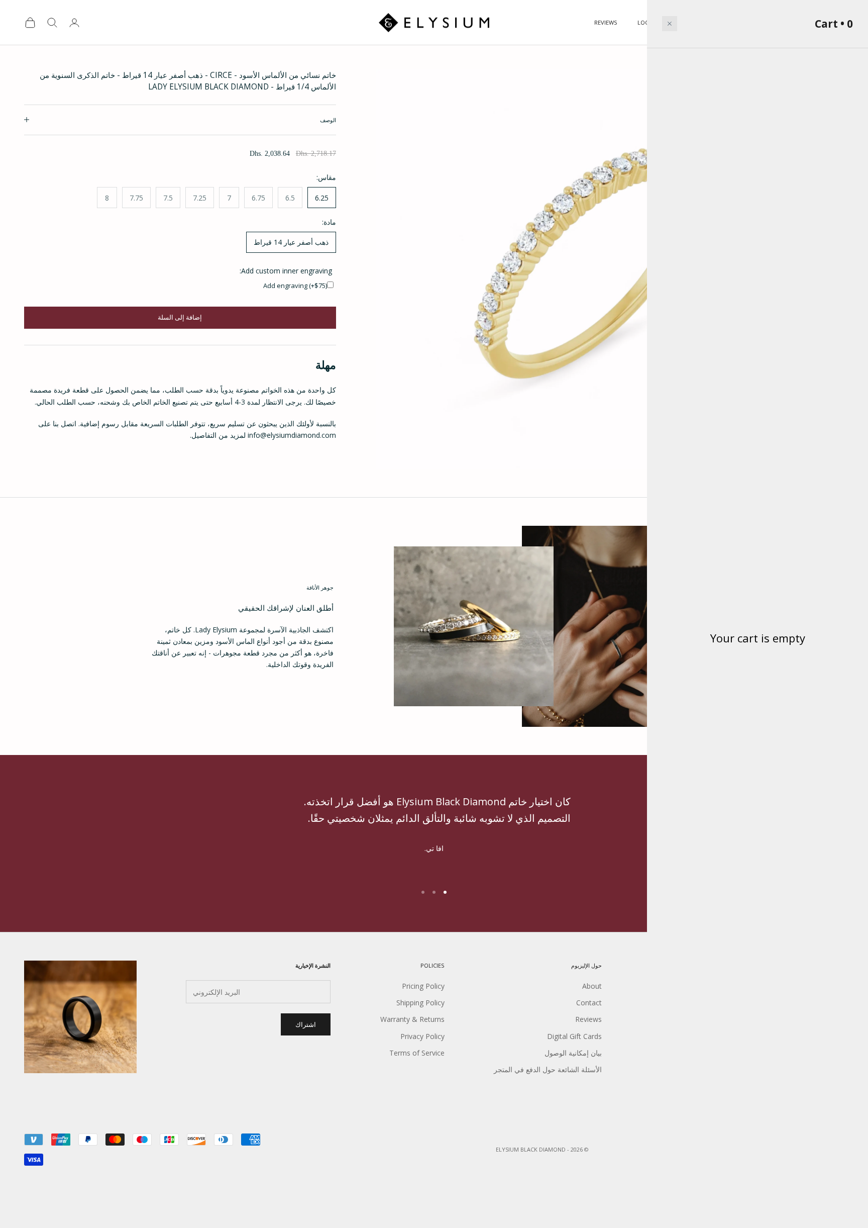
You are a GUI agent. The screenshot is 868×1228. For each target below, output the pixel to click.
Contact (589, 1002)
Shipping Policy (420, 1002)
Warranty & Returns (412, 1019)
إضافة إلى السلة (180, 317)
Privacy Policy (422, 1036)
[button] (669, 23)
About (592, 986)
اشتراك (305, 1024)
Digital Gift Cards (574, 1036)
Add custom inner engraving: (286, 270)
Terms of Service (417, 1053)
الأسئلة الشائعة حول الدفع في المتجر (548, 1069)
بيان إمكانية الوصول (573, 1053)
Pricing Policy (423, 986)
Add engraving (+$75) (295, 285)
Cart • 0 (834, 24)
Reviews (605, 22)
